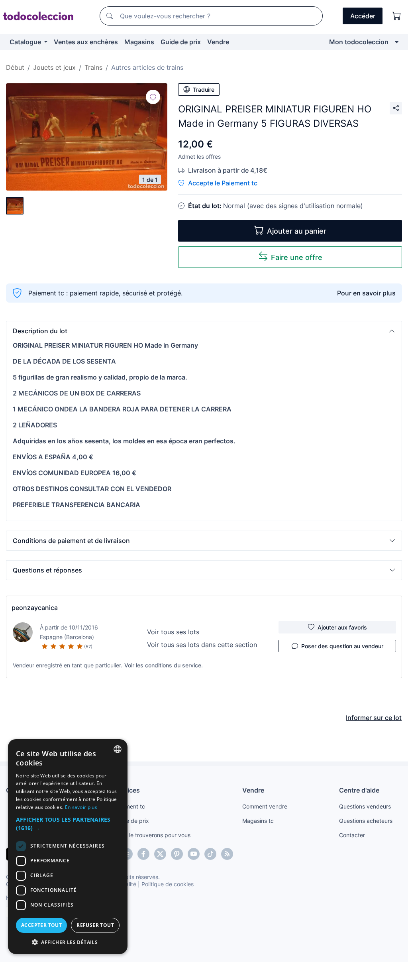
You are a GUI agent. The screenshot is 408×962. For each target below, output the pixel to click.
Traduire (203, 89)
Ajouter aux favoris (342, 627)
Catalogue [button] (26, 42)
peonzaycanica (35, 608)
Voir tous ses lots (173, 632)
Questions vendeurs (365, 806)
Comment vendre (264, 806)
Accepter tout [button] (41, 925)
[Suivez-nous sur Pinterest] (177, 854)
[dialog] (68, 846)
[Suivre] (153, 97)
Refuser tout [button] (95, 925)
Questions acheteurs (365, 820)
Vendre (218, 42)
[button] (204, 331)
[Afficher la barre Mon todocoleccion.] (397, 42)
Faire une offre (296, 257)
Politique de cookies (167, 884)
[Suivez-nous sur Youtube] (194, 854)
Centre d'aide (359, 790)
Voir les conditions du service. (163, 665)
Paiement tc (129, 806)
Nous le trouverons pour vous (152, 835)
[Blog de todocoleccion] (227, 854)
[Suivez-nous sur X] (160, 854)
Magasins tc (258, 820)
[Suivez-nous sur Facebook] (143, 854)
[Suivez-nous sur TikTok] (210, 854)
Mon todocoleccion (358, 42)
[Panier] (397, 16)
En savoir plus (81, 807)
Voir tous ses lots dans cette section (202, 645)
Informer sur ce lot (374, 718)
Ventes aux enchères (86, 42)
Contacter (352, 835)
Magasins (139, 42)
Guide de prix (181, 42)
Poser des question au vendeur (342, 646)
